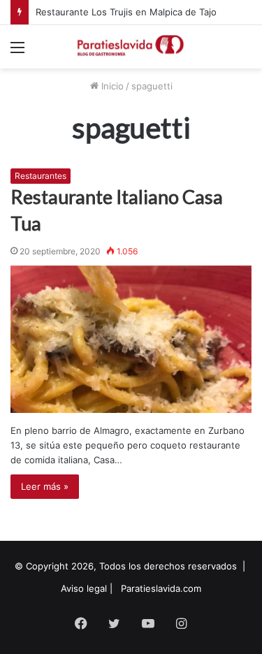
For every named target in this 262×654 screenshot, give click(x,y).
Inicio (111, 86)
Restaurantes (40, 175)
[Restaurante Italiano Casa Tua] (131, 339)
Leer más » (44, 486)
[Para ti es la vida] (131, 47)
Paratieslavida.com (161, 588)
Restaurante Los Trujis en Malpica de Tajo (126, 11)
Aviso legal (84, 588)
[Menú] (17, 52)
